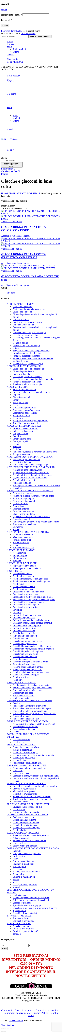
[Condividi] (5, 1028)
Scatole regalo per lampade (25, 845)
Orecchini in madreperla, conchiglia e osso (32, 646)
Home (10, 41)
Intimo (16, 348)
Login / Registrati (15, 62)
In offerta (11, 292)
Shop (9, 46)
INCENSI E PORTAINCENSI (21, 744)
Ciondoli (17, 612)
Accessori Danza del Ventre (25, 726)
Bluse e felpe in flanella (23, 371)
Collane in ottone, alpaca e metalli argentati (32, 623)
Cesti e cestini (19, 856)
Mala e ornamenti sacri (23, 537)
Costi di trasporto (24, 1010)
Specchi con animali (22, 903)
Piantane (16, 781)
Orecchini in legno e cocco (25, 643)
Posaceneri (17, 869)
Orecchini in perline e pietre (25, 654)
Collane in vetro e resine (24, 630)
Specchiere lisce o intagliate (25, 913)
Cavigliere (17, 610)
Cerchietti (17, 436)
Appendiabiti (19, 506)
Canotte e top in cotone (23, 324)
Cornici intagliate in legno (24, 820)
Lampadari (17, 770)
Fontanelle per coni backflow (26, 747)
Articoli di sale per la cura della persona (31, 835)
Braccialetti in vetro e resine (25, 607)
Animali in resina (20, 503)
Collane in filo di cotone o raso (27, 615)
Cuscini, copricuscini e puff (25, 931)
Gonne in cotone (20, 343)
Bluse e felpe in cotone (23, 311)
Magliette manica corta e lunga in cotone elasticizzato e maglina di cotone (31, 351)
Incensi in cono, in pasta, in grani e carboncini (33, 755)
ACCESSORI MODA (17, 387)
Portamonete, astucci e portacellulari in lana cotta (35, 451)
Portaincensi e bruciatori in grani (27, 763)
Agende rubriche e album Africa (27, 470)
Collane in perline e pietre (24, 628)
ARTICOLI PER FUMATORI (21, 550)
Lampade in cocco (21, 773)
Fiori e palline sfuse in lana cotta (27, 690)
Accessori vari (19, 553)
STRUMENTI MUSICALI (19, 915)
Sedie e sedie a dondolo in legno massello (31, 796)
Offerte (16, 52)
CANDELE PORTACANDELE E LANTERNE (29, 700)
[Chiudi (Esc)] (2, 1028)
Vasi (15, 882)
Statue (15, 545)
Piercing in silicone (21, 677)
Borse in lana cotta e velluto (25, 428)
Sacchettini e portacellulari (25, 413)
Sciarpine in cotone (21, 415)
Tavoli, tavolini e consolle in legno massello (32, 799)
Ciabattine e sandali (21, 397)
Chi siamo (11, 44)
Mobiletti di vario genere (24, 791)
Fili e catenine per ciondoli (25, 636)
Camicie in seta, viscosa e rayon (27, 322)
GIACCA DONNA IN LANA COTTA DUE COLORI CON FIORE (26, 229)
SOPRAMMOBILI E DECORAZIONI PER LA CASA (33, 848)
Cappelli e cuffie (20, 433)
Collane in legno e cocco (24, 617)
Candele (16, 703)
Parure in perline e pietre (24, 664)
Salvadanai (18, 527)
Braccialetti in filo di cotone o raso (28, 591)
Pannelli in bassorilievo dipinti (26, 827)
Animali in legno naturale (24, 501)
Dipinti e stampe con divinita (26, 822)
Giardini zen (18, 742)
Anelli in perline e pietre (24, 586)
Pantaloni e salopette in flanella (27, 381)
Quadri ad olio (19, 830)
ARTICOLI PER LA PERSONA (22, 563)
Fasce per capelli (20, 402)
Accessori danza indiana (24, 729)
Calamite (17, 851)
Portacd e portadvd (21, 519)
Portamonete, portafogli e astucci (27, 410)
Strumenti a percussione (23, 921)
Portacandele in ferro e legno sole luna (30, 711)
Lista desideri (13, 59)
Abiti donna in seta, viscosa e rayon (29, 309)
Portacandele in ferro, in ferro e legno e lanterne (34, 713)
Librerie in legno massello (24, 788)
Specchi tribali (19, 910)
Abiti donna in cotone (22, 306)
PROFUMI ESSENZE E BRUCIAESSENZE (28, 804)
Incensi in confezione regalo (25, 752)
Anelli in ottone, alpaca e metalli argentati (31, 581)
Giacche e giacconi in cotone (26, 335)
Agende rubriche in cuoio (24, 480)
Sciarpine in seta (20, 418)
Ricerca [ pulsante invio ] (40, 36)
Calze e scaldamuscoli (23, 431)
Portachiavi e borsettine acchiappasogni (30, 464)
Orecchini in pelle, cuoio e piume (28, 651)
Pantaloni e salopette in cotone (26, 356)
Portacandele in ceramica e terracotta (29, 706)
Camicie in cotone (21, 319)
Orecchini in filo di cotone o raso (28, 641)
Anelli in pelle (19, 584)
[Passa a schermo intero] (8, 1028)
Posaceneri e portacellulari (24, 524)
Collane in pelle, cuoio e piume (27, 625)
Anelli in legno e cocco (23, 576)
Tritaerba (17, 560)
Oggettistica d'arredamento (25, 794)
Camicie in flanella (21, 374)
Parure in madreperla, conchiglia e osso (30, 661)
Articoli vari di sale (21, 838)
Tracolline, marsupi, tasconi (25, 423)
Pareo (15, 405)
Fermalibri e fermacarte (23, 511)
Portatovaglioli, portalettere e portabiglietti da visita (36, 521)
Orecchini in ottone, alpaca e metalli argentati (33, 648)
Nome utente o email (11, 15)
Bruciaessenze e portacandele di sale (29, 840)
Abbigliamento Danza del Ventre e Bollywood (34, 724)
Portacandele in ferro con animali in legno (32, 708)
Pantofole (17, 449)
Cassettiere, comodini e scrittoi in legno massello (35, 786)
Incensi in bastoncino (22, 750)
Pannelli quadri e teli (22, 540)
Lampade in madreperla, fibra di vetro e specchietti (36, 778)
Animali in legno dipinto (24, 498)
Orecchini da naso (21, 638)
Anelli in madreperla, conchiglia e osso (30, 578)
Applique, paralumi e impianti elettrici (30, 768)
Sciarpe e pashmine (21, 454)
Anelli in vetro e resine (23, 589)
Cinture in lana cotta (22, 439)
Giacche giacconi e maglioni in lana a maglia (33, 379)
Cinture (16, 400)
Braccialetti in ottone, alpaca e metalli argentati (34, 599)
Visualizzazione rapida (11, 221)
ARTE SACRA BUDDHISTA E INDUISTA (28, 532)
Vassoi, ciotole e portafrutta (25, 884)
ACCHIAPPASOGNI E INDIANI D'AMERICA (30, 457)
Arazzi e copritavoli (22, 926)
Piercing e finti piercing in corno (27, 669)
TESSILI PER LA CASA (19, 923)
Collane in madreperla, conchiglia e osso (31, 620)
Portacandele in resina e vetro (26, 718)
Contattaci (6, 1010)
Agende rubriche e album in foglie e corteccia (33, 475)
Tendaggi (17, 934)
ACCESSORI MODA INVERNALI (24, 426)
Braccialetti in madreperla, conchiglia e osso (33, 597)
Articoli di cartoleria (22, 483)
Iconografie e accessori (23, 534)
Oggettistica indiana (22, 462)
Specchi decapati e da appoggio (27, 905)
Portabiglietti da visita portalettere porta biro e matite (36, 485)
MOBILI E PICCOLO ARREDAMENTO (26, 783)
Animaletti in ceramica (23, 493)
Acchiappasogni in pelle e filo (26, 459)
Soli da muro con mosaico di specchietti (31, 900)
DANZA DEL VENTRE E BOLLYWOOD (27, 721)
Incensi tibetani (19, 760)
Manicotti (17, 446)
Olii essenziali (19, 809)
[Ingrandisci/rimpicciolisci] (11, 1028)
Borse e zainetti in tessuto (24, 389)
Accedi (5, 25)
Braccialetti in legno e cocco (25, 594)
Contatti (10, 54)
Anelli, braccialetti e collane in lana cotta (31, 685)
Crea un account (28, 33)
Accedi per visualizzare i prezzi (15, 236)
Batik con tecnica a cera (23, 817)
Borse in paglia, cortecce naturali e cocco (31, 392)
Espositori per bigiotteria (24, 633)
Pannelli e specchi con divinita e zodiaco (31, 897)
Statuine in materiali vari (24, 877)
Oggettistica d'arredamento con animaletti (31, 516)
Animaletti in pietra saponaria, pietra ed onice (33, 496)
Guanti (16, 444)
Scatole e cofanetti (21, 542)
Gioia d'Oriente (16, 1020)
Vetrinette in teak (20, 801)
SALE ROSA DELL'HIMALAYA (23, 833)
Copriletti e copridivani (23, 928)
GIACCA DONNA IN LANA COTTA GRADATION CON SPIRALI (23, 256)
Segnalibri (17, 488)
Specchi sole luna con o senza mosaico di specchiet (36, 908)
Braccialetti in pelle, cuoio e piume (28, 602)
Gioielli (16, 731)
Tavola (16, 879)
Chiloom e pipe (20, 558)
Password (6, 20)
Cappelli (16, 394)
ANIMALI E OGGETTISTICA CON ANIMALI (30, 490)
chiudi (4, 9)
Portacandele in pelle (22, 716)
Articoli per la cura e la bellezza (27, 568)
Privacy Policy (40, 1013)
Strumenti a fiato (20, 918)
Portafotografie (19, 866)
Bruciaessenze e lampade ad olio (27, 807)
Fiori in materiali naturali (24, 861)
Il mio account (13, 75)
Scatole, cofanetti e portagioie (26, 871)
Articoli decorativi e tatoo (24, 566)
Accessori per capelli (22, 573)
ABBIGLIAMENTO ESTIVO (21, 304)
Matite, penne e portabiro (24, 514)
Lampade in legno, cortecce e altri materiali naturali (36, 775)
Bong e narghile (20, 555)
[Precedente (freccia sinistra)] (2, 1031)
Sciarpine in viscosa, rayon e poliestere (30, 420)
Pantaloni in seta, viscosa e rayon (28, 363)
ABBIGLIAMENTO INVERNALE (24, 193)
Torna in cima (7, 1025)
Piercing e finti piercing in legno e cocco (31, 672)
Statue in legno (19, 874)
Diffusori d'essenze (21, 739)
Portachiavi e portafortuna (24, 407)
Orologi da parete (21, 895)
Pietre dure (17, 680)
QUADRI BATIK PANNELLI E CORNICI (27, 814)
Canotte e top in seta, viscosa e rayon (29, 332)
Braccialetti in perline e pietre (26, 604)
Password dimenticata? (11, 31)
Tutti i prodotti (19, 49)
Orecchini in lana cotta (23, 693)
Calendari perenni (21, 508)
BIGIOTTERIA (14, 571)
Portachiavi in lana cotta (23, 695)
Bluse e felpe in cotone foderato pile (29, 369)
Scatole (16, 529)
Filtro (4, 948)
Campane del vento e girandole (27, 853)
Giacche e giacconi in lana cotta (27, 376)
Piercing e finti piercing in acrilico (28, 667)
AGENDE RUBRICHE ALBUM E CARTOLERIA (31, 467)
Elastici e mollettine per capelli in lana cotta (32, 687)
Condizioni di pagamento (17, 1013)
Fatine (15, 858)
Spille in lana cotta (21, 698)
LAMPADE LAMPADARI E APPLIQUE (26, 765)
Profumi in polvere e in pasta (26, 812)
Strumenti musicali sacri (23, 547)
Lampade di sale (20, 843)
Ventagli (16, 887)
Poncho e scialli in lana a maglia (27, 384)
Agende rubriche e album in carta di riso (31, 472)
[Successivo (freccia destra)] (5, 1031)
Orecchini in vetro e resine (25, 656)
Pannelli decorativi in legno (25, 825)
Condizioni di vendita (47, 1010)
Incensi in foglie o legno (24, 757)
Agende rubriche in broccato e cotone (30, 477)
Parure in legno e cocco (23, 659)
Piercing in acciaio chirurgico (26, 674)
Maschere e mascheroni (23, 864)
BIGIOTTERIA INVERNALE (21, 682)
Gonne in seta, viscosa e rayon (26, 345)
